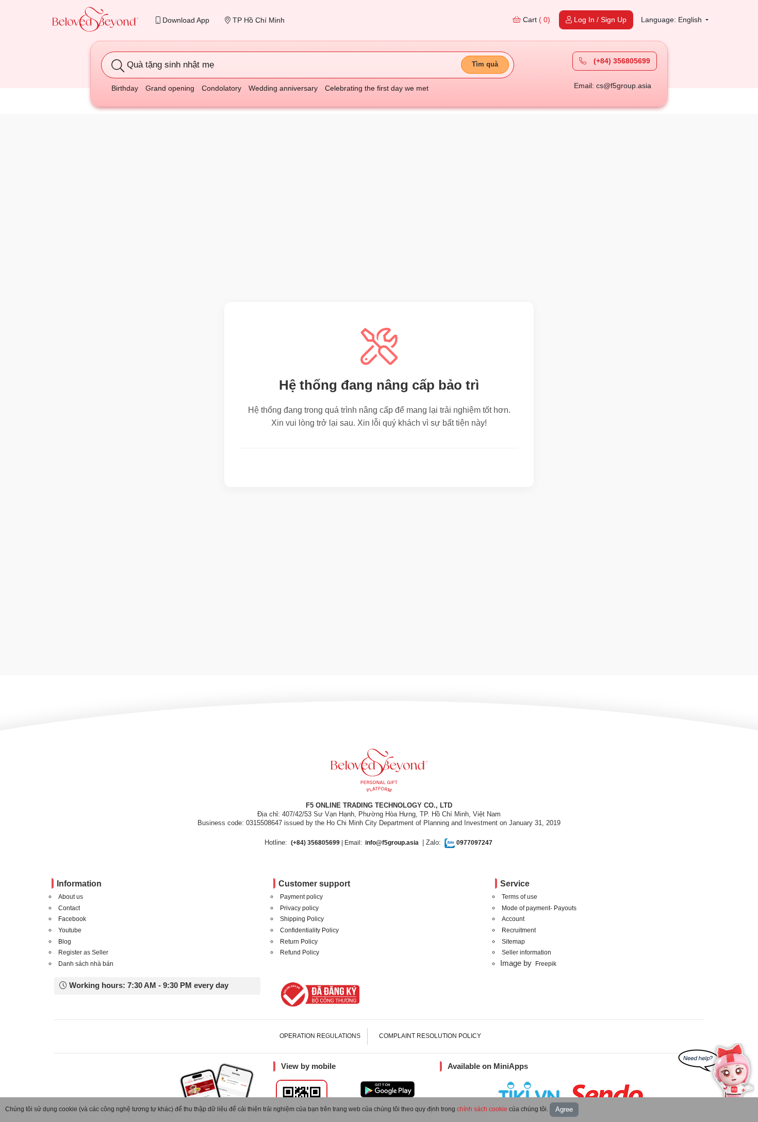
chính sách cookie (482, 1109)
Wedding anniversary (283, 88)
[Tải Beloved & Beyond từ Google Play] (387, 1089)
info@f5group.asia (392, 842)
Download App (184, 20)
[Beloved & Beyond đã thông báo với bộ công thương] (318, 994)
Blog (64, 941)
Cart (535, 19)
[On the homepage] (95, 20)
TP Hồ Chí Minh (257, 20)
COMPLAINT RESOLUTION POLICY (430, 1036)
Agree (564, 1109)
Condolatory (221, 88)
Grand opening (169, 88)
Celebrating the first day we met (377, 88)
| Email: (326, 842)
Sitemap (513, 941)
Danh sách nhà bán (85, 963)
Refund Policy (299, 952)
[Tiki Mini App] (531, 1093)
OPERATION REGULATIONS (319, 1036)
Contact (69, 908)
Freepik (545, 963)
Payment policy (301, 896)
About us (70, 896)
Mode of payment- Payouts (539, 908)
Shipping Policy (302, 919)
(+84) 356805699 (620, 61)
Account (513, 919)
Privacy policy (299, 908)
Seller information (526, 952)
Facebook (72, 919)
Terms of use (519, 896)
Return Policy (299, 941)
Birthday (124, 88)
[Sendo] (609, 1095)
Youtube (69, 930)
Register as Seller (83, 952)
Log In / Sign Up (599, 19)
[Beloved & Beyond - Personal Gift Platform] (379, 773)
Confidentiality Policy (309, 930)
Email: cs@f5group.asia (612, 85)
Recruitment (519, 930)
